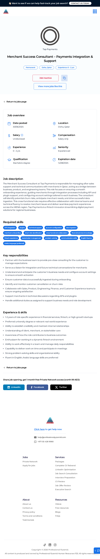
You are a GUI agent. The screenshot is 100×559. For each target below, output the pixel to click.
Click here (39, 429)
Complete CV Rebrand (65, 466)
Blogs (57, 512)
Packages (59, 462)
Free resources (62, 508)
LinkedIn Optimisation (65, 470)
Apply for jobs (29, 466)
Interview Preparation (65, 478)
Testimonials (28, 520)
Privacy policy (29, 512)
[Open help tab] (97, 550)
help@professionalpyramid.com (52, 437)
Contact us (27, 508)
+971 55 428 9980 (46, 441)
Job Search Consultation (66, 474)
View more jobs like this (50, 86)
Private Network (30, 462)
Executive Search (63, 490)
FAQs (57, 516)
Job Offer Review (63, 486)
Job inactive (45, 78)
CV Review (60, 482)
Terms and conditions (32, 516)
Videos (58, 504)
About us (27, 504)
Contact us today (80, 3)
